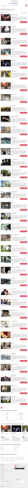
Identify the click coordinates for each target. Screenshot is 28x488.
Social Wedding (14, 38)
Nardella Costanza (14, 364)
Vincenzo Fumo (14, 288)
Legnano (2, 446)
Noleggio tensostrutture (12, 458)
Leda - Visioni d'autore (15, 299)
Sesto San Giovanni (16, 446)
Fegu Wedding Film (14, 137)
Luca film (13, 342)
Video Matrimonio (3, 8)
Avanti (6, 407)
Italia (16, 481)
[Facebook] (1, 481)
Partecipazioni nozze (18, 457)
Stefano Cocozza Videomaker (16, 170)
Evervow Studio (14, 26)
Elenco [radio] (22, 12)
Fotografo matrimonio (3, 457)
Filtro (3, 12)
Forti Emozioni (25, 432)
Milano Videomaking (15, 14)
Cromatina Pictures (14, 396)
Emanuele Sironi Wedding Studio (16, 148)
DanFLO (13, 202)
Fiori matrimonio (23, 458)
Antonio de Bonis (14, 310)
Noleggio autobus (3, 458)
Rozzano (2, 449)
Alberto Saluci (14, 94)
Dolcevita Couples (14, 321)
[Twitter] (3, 481)
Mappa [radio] (25, 12)
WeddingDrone (14, 353)
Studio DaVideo (14, 213)
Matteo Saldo (14, 60)
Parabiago (15, 448)
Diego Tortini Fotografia (15, 245)
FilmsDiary (13, 49)
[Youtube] (7, 481)
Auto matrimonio (13, 457)
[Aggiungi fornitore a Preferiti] (9, 15)
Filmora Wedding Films (15, 234)
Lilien (12, 82)
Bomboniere (22, 457)
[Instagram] (6, 481)
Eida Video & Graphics (15, 116)
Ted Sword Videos (14, 159)
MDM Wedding (14, 375)
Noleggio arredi (7, 458)
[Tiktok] (9, 481)
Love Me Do (13, 105)
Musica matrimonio (8, 457)
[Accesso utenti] (27, 1)
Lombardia (7, 8)
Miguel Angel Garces (15, 256)
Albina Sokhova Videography (16, 267)
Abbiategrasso (2, 448)
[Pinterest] (4, 481)
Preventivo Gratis (23, 33)
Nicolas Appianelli (14, 191)
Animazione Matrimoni (18, 458)
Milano (9, 8)
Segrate (15, 449)
